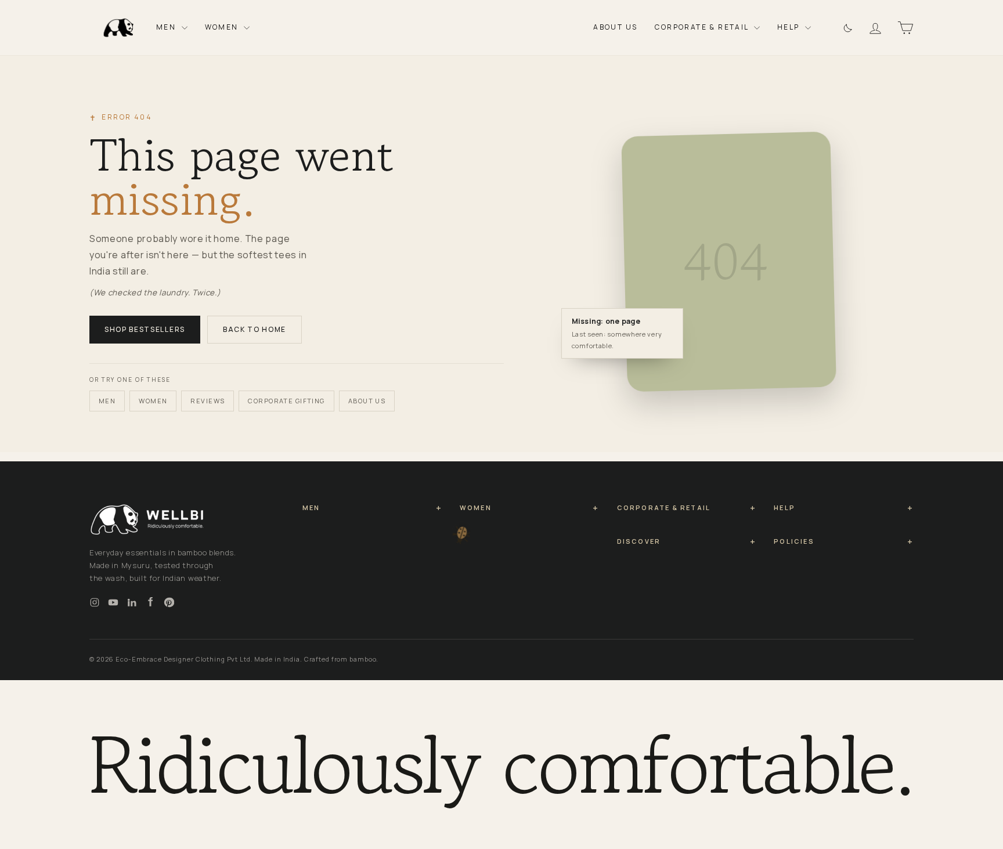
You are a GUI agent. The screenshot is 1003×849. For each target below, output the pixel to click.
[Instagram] (94, 602)
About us (366, 400)
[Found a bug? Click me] (457, 542)
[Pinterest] (169, 602)
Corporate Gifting (286, 400)
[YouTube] (113, 602)
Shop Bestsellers (144, 329)
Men (167, 27)
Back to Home (254, 329)
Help (789, 27)
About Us (615, 27)
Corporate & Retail (703, 27)
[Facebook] (150, 602)
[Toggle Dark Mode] (847, 27)
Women (223, 27)
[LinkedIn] (132, 602)
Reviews (207, 400)
